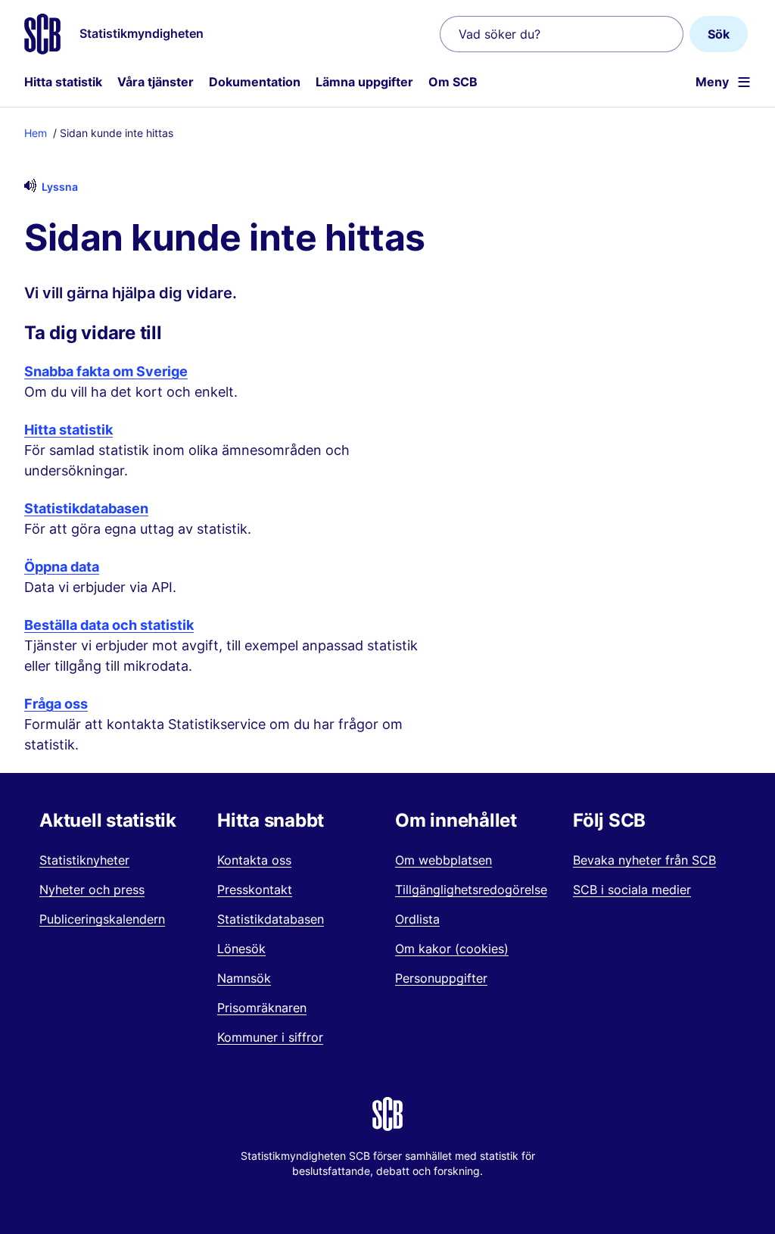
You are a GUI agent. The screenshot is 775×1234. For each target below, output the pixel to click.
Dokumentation (254, 81)
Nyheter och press (92, 889)
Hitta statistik (63, 81)
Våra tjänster (155, 81)
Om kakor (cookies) (452, 948)
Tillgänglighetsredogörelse (471, 889)
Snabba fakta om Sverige (106, 371)
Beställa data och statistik (109, 625)
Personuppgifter (441, 978)
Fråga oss (56, 704)
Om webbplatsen (443, 860)
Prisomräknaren (262, 1007)
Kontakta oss (254, 860)
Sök (719, 34)
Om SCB (453, 81)
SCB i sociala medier (632, 889)
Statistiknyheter (84, 860)
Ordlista (417, 919)
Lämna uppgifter (364, 81)
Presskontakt (254, 889)
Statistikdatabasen (86, 508)
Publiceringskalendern (102, 919)
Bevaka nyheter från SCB (644, 860)
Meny (712, 81)
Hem (35, 132)
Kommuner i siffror (270, 1037)
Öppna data (61, 567)
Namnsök (244, 978)
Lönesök (241, 948)
